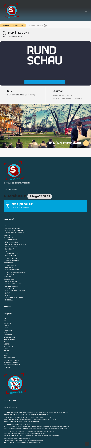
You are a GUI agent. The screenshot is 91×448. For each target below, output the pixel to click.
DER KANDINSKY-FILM (12, 260)
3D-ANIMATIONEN (10, 256)
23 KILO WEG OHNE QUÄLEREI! (15, 291)
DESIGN (6, 325)
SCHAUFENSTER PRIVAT (12, 365)
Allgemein (7, 367)
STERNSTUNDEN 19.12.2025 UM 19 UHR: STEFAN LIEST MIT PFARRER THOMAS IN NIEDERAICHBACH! (36, 426)
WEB (5, 355)
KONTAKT (7, 293)
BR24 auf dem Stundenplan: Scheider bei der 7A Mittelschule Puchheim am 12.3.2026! (30, 419)
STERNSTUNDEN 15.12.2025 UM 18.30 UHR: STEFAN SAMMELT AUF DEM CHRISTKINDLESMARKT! (35, 429)
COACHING (7, 277)
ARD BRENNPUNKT (11, 247)
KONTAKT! (8, 295)
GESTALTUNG (8, 263)
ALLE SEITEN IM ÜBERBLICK (14, 230)
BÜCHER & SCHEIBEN (12, 270)
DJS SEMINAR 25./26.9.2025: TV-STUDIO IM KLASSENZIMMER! (23, 440)
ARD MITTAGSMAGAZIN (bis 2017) (15, 244)
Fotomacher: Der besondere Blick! (15, 272)
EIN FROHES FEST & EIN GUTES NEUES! (17, 424)
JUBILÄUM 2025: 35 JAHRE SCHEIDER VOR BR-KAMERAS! (22, 443)
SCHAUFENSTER (9, 358)
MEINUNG (7, 344)
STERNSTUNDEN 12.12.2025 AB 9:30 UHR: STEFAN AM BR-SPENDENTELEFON (29, 431)
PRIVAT (6, 351)
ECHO (6, 328)
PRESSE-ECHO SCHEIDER (13, 284)
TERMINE (7, 235)
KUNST (6, 342)
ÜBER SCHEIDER (9, 279)
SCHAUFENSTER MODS (11, 362)
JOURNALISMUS (9, 339)
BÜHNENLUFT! (9, 249)
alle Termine (12, 189)
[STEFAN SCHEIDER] (12, 10)
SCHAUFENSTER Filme (11, 360)
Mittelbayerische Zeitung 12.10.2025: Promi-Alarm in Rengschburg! (24, 433)
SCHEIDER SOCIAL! (11, 286)
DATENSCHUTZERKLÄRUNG (14, 297)
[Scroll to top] (87, 444)
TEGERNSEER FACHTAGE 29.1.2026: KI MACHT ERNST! (21, 422)
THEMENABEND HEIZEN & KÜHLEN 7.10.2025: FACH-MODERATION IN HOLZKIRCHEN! (31, 436)
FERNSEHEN (8, 330)
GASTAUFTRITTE (9, 337)
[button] (86, 10)
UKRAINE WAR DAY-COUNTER (14, 233)
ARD (5, 318)
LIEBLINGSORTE (10, 288)
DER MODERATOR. (11, 240)
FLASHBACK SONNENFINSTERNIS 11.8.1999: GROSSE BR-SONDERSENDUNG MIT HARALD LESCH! (35, 412)
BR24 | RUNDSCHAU (11, 242)
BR (5, 321)
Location (58, 91)
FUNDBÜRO (8, 335)
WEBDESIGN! (9, 267)
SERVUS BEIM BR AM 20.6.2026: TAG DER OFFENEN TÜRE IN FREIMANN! (27, 415)
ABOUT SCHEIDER (11, 281)
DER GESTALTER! (10, 265)
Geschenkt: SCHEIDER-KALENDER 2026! (17, 438)
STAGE (6, 353)
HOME (6, 226)
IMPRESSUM (25, 183)
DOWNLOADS (9, 274)
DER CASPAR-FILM (11, 258)
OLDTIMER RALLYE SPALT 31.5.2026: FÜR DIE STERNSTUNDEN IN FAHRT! (27, 417)
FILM (5, 251)
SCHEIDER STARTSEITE (12, 228)
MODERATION (8, 237)
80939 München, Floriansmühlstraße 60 (67, 98)
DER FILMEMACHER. (11, 253)
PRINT (6, 348)
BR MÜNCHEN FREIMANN (62, 95)
